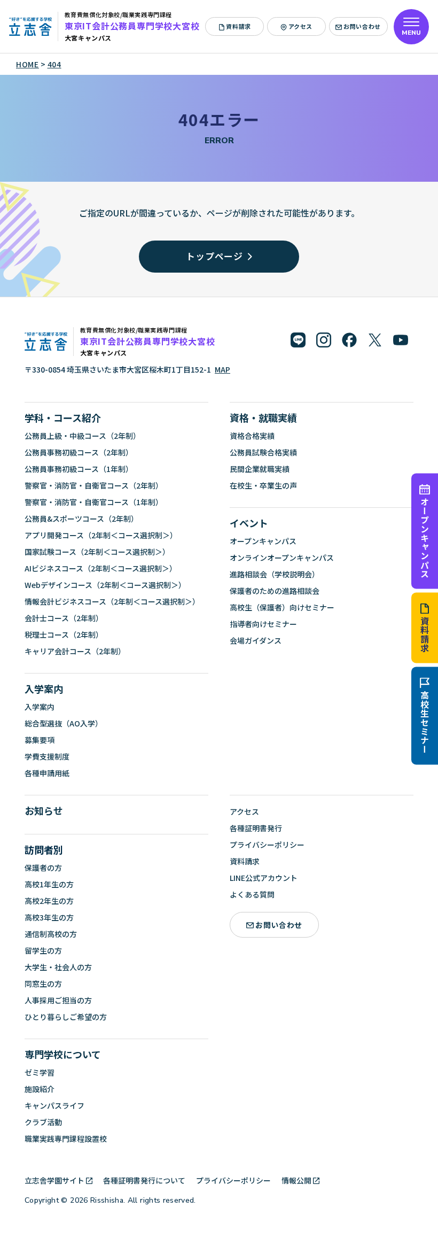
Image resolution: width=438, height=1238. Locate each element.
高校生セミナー (424, 722)
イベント (249, 523)
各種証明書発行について (144, 1180)
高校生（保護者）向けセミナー (282, 607)
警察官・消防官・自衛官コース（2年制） (94, 485)
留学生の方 (43, 950)
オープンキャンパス (424, 537)
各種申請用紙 (47, 773)
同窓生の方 (43, 983)
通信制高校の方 (51, 934)
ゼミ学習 (39, 1072)
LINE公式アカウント (264, 877)
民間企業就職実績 (260, 468)
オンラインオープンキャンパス (282, 557)
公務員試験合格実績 (263, 452)
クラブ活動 (43, 1122)
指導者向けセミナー (263, 623)
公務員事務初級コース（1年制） (79, 468)
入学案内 (44, 688)
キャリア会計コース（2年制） (75, 651)
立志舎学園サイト (54, 1180)
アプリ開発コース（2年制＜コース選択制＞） (101, 535)
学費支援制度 (47, 756)
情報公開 (296, 1180)
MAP (222, 369)
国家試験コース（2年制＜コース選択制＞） (97, 551)
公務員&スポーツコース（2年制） (81, 518)
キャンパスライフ (54, 1105)
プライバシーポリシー (267, 844)
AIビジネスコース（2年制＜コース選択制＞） (101, 568)
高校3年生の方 (49, 917)
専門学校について (63, 1054)
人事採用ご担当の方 (58, 1000)
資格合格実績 (252, 435)
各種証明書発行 (256, 828)
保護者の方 (43, 867)
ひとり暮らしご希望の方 (66, 1016)
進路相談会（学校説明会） (274, 574)
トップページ (214, 255)
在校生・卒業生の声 (263, 485)
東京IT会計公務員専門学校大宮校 (132, 25)
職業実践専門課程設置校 (66, 1138)
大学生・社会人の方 (58, 967)
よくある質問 (252, 894)
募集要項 (39, 739)
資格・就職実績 (263, 417)
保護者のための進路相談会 (274, 590)
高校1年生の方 (49, 884)
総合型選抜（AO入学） (64, 723)
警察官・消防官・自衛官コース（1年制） (94, 502)
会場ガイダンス (255, 640)
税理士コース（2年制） (64, 634)
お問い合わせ (361, 26)
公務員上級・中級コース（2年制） (82, 435)
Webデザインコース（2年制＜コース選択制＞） (105, 584)
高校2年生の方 (49, 900)
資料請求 (424, 635)
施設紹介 (39, 1089)
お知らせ (44, 810)
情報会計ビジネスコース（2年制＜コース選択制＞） (112, 601)
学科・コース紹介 (63, 417)
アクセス (300, 26)
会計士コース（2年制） (64, 618)
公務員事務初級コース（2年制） (79, 452)
